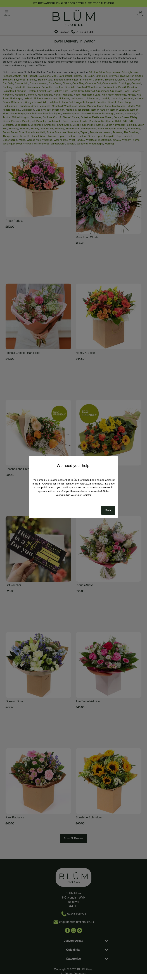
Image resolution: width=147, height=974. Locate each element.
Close (108, 510)
